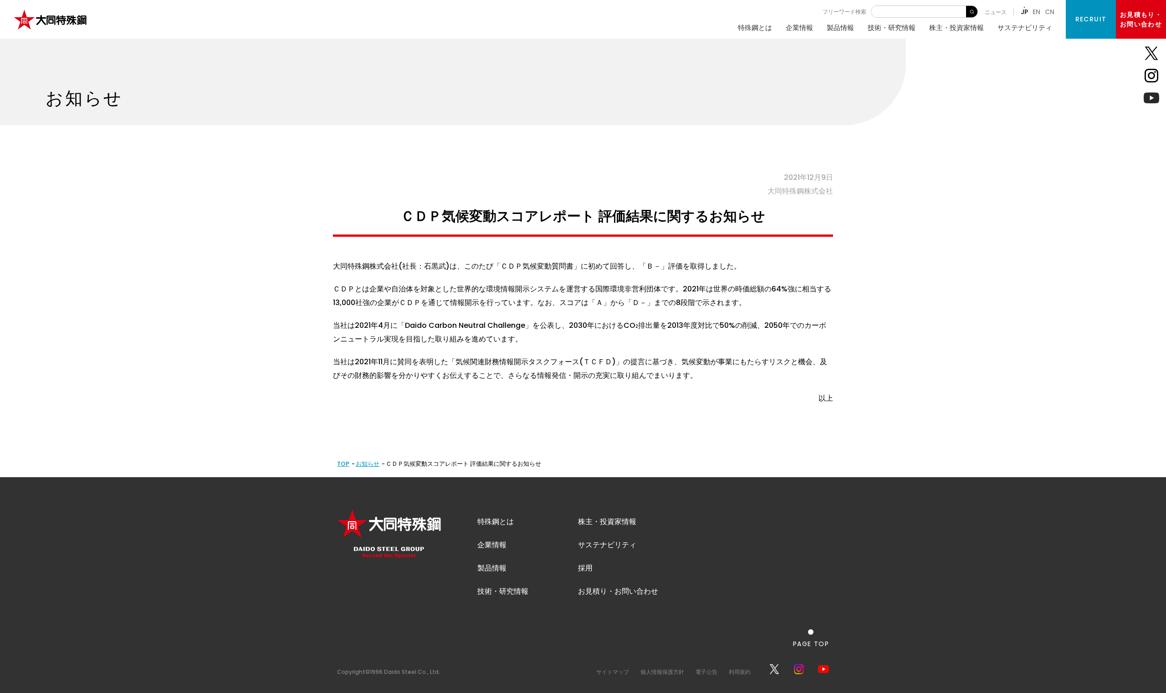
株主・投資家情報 (956, 27)
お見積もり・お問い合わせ (1141, 19)
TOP (343, 463)
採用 (585, 568)
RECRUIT (1091, 19)
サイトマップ (612, 672)
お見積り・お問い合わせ (618, 591)
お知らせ (367, 463)
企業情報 (799, 27)
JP (1024, 12)
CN (1049, 12)
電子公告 (706, 672)
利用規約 (740, 672)
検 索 (971, 11)
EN (1036, 12)
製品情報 (840, 27)
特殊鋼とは (755, 27)
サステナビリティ (1024, 27)
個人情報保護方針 (662, 672)
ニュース (996, 12)
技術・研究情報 (891, 27)
